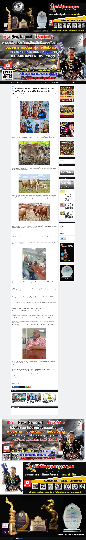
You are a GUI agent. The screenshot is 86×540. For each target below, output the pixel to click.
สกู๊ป (18, 383)
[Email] (30, 387)
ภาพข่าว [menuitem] (65, 82)
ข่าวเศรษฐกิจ (62, 233)
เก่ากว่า (56, 416)
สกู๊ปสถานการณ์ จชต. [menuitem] (20, 82)
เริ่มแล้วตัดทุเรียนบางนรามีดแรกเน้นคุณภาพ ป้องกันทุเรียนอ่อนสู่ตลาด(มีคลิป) (18, 401)
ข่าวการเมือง (62, 224)
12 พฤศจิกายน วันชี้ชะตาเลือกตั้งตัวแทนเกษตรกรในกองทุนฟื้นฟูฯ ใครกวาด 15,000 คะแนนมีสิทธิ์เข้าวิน (49, 401)
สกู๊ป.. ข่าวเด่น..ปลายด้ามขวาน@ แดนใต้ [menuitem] (46, 82)
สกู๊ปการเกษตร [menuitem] (37, 82)
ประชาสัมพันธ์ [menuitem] (56, 82)
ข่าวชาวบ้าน (62, 226)
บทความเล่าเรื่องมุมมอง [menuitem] (17, 85)
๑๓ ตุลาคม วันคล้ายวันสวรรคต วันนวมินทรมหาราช (67, 172)
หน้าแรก (13, 86)
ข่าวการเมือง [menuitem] (27, 82)
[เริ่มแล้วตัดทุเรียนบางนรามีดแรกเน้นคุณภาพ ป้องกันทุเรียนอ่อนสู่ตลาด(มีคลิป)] (19, 396)
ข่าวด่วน (61, 228)
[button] (12, 82)
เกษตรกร (17, 86)
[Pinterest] (28, 387)
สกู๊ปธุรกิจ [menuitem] (61, 82)
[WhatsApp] (26, 387)
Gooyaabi (21, 538)
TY (14, 538)
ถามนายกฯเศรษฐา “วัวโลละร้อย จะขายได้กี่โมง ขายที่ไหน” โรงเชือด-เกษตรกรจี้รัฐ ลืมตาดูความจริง (34, 401)
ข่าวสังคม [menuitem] (31, 82)
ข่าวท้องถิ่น (61, 231)
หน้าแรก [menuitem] (14, 82)
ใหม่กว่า (13, 416)
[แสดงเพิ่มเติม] (31, 387)
